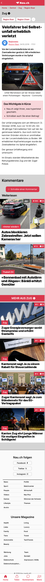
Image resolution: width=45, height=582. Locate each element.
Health (6, 523)
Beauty (6, 544)
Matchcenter (29, 486)
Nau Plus (27, 495)
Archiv (6, 507)
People (6, 490)
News (6, 482)
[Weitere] (33, 19)
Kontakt (27, 556)
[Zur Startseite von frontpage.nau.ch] (22, 3)
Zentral (13, 8)
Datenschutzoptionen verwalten (13, 564)
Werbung (7, 552)
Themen (27, 503)
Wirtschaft (28, 490)
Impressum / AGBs (31, 560)
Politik (26, 482)
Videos (6, 495)
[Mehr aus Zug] (22, 298)
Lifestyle (7, 503)
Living (26, 523)
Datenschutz (9, 560)
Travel (26, 536)
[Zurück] (1, 3)
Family (6, 531)
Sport (6, 486)
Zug (20, 8)
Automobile (8, 540)
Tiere (6, 536)
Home (4, 8)
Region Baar (29, 8)
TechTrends (28, 540)
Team (26, 552)
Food (26, 531)
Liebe (6, 527)
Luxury (26, 527)
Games (6, 499)
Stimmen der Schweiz (32, 499)
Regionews (13, 41)
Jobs (6, 556)
